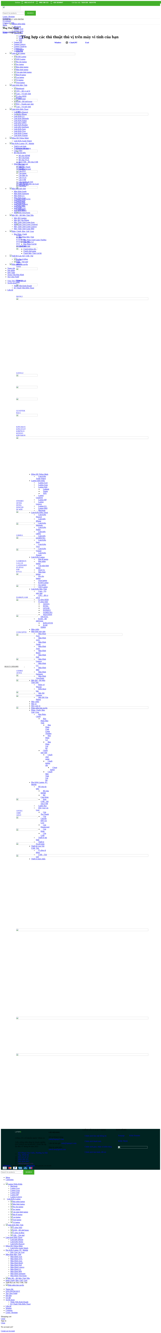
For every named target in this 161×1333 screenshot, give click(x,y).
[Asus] (26, 681)
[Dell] (27, 586)
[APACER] (82, 708)
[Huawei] (26, 512)
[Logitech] (82, 299)
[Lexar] (26, 388)
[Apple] (26, 696)
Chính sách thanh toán (93, 1141)
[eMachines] (27, 574)
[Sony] (26, 188)
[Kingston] (27, 416)
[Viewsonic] (26, 152)
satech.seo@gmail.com (57, 1149)
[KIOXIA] (82, 930)
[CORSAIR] (26, 600)
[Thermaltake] (26, 172)
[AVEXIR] (26, 676)
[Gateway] (27, 550)
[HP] (27, 524)
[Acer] (27, 844)
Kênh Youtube (134, 1136)
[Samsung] (27, 224)
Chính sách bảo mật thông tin (95, 1136)
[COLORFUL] (69, 635)
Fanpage (121, 1136)
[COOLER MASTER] (26, 616)
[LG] (26, 376)
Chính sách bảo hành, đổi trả (95, 1152)
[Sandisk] (27, 213)
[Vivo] (82, 115)
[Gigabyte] (26, 538)
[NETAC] (82, 856)
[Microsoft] (26, 285)
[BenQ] (27, 660)
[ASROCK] (26, 693)
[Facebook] (137, 8)
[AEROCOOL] (26, 818)
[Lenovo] (27, 400)
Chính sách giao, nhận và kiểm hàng (98, 1147)
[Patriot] (26, 249)
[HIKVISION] (82, 1055)
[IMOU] (82, 1019)
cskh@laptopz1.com (56, 1139)
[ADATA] (26, 830)
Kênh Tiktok (123, 1141)
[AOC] (26, 800)
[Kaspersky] (82, 438)
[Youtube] (145, 8)
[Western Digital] (26, 101)
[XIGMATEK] (45, 54)
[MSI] (27, 269)
